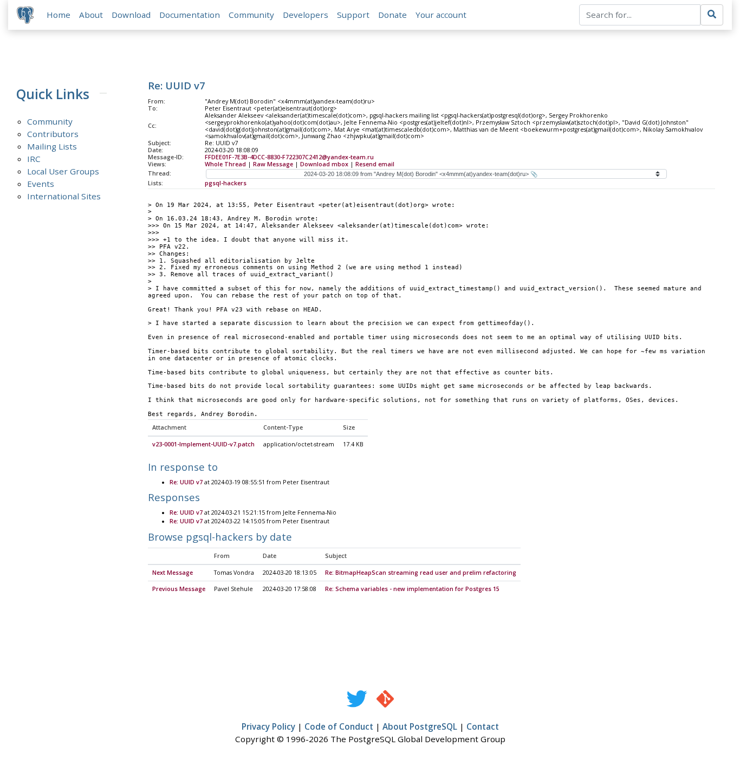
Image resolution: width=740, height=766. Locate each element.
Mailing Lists (52, 146)
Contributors (53, 133)
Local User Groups (63, 171)
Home (58, 14)
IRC (34, 158)
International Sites (64, 196)
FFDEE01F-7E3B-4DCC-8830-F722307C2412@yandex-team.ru (289, 157)
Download (131, 14)
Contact (482, 726)
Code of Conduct (338, 726)
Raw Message (273, 164)
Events (40, 183)
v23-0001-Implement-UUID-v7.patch (203, 444)
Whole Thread (225, 164)
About (91, 14)
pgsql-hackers (225, 183)
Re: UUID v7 (186, 482)
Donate (392, 14)
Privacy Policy (268, 726)
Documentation (189, 14)
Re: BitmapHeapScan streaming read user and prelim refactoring (420, 572)
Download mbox (324, 164)
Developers (305, 14)
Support (353, 14)
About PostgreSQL (419, 726)
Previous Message (178, 589)
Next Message (172, 572)
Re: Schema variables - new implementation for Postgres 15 (412, 589)
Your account (441, 14)
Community (251, 14)
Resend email (374, 164)
